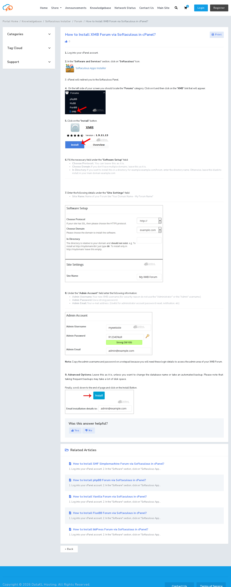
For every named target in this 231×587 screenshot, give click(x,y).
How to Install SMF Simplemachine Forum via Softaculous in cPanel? (116, 466)
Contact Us (146, 8)
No (90, 430)
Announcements (75, 8)
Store (55, 8)
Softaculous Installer (58, 21)
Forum (78, 21)
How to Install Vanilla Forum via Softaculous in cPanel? (115, 499)
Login (201, 8)
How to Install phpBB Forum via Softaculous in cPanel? (115, 482)
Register (219, 8)
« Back (69, 549)
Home (44, 8)
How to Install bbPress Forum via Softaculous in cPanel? (115, 532)
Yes (76, 430)
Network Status (125, 8)
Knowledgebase (100, 8)
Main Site (163, 8)
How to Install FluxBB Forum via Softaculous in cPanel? (115, 515)
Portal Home (10, 21)
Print (218, 34)
